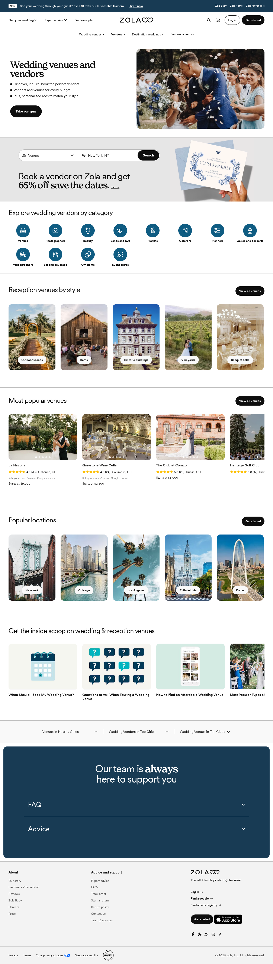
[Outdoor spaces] (32, 337)
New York (32, 590)
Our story (15, 880)
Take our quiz (26, 111)
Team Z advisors (102, 920)
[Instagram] (213, 935)
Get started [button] (253, 20)
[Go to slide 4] (46, 457)
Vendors (116, 34)
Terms (115, 187)
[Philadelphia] (188, 568)
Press (12, 913)
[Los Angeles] (136, 568)
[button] (72, 155)
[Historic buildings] (136, 337)
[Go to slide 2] (39, 457)
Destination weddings (146, 34)
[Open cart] (218, 20)
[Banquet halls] (240, 337)
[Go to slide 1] (36, 457)
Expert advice (54, 20)
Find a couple (83, 20)
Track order (98, 893)
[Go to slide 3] (43, 457)
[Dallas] (240, 568)
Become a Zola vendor (24, 887)
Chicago (84, 590)
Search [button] (148, 155)
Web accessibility (86, 955)
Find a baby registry (204, 905)
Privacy (13, 955)
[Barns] (84, 337)
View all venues (250, 291)
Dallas (240, 590)
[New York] (32, 568)
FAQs (94, 887)
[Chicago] (84, 568)
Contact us (98, 913)
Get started (253, 521)
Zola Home (236, 5)
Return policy (100, 907)
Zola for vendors (255, 5)
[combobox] (48, 155)
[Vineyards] (188, 337)
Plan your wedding (21, 20)
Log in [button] (232, 20)
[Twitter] (206, 935)
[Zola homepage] (136, 20)
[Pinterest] (199, 935)
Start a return (100, 900)
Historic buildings (136, 360)
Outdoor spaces (32, 360)
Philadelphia (188, 590)
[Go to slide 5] (49, 457)
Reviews (14, 893)
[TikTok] (220, 935)
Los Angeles (136, 590)
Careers (14, 907)
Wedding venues (90, 34)
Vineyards (188, 360)
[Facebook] (193, 935)
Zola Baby (221, 5)
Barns (84, 360)
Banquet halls (240, 360)
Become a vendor (182, 34)
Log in (195, 892)
